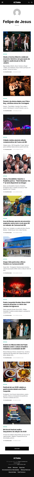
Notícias (5, 54)
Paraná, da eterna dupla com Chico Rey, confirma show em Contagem (16, 102)
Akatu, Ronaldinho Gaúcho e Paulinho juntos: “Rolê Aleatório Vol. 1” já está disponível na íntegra (17, 181)
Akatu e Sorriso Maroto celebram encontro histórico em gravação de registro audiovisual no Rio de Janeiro (16, 60)
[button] (2, 2)
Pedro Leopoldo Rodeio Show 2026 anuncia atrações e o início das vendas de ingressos (16, 304)
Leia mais (17, 448)
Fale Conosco (21, 472)
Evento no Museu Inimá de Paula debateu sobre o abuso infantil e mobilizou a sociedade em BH (15, 347)
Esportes (22, 467)
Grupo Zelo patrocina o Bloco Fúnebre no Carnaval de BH (14, 263)
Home (9, 467)
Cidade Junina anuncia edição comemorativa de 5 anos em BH (15, 141)
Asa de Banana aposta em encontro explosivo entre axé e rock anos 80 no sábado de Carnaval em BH (16, 223)
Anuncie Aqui (12, 472)
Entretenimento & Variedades (10, 469)
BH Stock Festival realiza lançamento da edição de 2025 (14, 430)
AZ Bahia (17, 2)
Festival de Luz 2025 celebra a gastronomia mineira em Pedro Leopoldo (14, 389)
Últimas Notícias (25, 469)
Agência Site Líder (21, 464)
